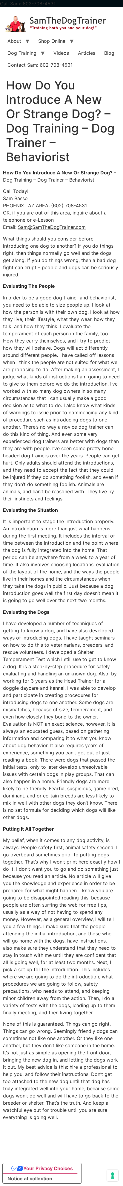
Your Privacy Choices (48, 1168)
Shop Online (51, 41)
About (14, 41)
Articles (86, 53)
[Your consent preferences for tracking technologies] (112, 1175)
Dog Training (21, 53)
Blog (109, 53)
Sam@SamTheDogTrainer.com (52, 227)
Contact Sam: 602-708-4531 (40, 65)
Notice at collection (29, 1179)
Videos (61, 53)
